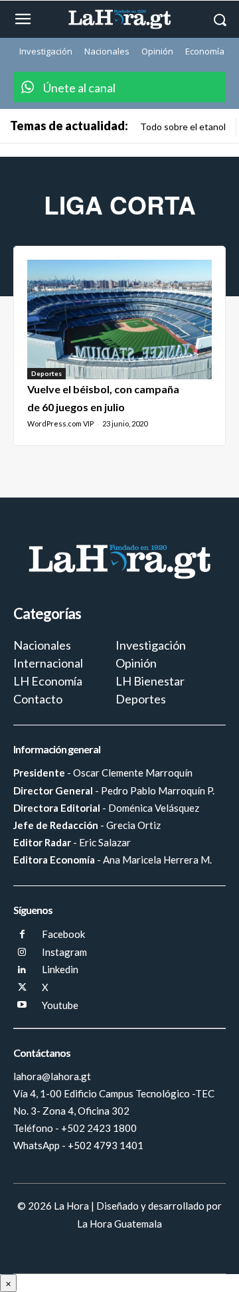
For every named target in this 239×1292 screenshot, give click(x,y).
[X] (22, 988)
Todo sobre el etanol (183, 126)
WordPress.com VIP (60, 423)
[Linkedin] (22, 970)
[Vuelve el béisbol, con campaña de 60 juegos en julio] (119, 320)
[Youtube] (22, 1005)
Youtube (60, 1005)
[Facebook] (22, 935)
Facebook (63, 934)
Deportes (46, 373)
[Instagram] (22, 953)
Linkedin (60, 969)
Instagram (64, 952)
